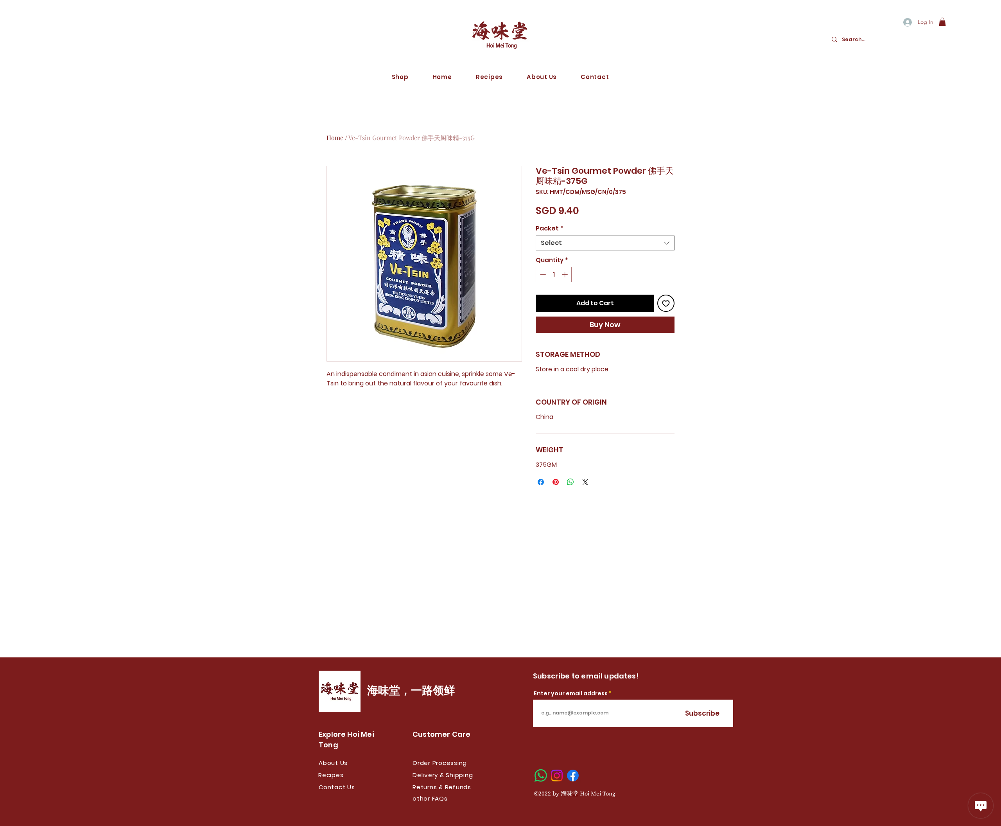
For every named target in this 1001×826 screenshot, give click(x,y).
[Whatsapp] (541, 775)
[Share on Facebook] (540, 482)
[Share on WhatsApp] (570, 482)
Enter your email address (571, 693)
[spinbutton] (553, 274)
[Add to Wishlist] (666, 303)
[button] (942, 22)
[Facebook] (573, 775)
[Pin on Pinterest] (555, 482)
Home (334, 137)
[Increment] (565, 274)
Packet (549, 228)
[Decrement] (542, 274)
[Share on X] (585, 482)
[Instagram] (557, 775)
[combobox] (605, 243)
